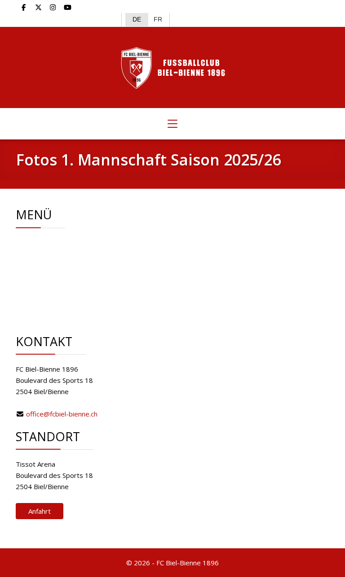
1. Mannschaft (68, 264)
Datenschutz (66, 309)
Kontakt (59, 287)
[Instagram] (53, 7)
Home (56, 242)
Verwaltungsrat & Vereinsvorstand (100, 253)
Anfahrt (39, 511)
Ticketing (61, 276)
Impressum (65, 298)
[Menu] (172, 123)
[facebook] (23, 7)
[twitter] (38, 7)
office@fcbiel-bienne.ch (61, 413)
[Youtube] (67, 7)
